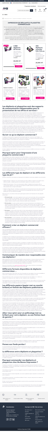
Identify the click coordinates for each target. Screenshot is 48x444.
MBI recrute (27, 420)
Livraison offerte (34, 2)
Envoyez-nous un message (11, 416)
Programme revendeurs (30, 6)
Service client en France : (17, 2)
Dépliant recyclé (22, 87)
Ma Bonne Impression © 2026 (24, 429)
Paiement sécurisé (38, 419)
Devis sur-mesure (42, 6)
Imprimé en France (5, 2)
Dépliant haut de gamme (38, 88)
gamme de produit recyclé (20, 265)
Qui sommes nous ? (28, 409)
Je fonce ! (18, 66)
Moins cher (37, 414)
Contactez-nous (28, 418)
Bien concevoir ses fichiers (40, 409)
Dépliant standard (8, 87)
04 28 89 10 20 (24, 2)
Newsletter (27, 411)
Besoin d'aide (27, 416)
